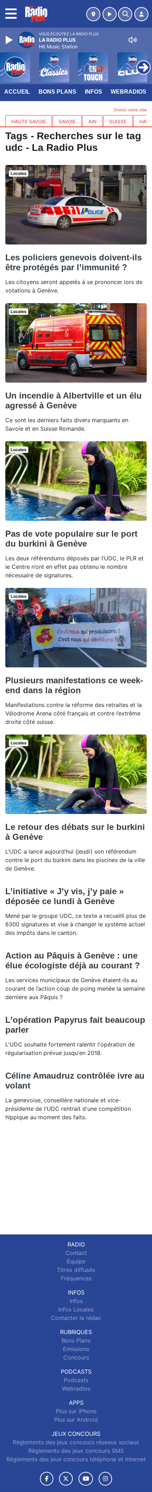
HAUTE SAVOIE (28, 121)
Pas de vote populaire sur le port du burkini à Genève (71, 538)
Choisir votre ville (130, 109)
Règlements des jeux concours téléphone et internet (76, 1459)
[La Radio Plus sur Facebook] (46, 1479)
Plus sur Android (76, 1419)
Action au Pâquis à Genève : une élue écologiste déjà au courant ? (72, 960)
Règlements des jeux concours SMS (76, 1450)
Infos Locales (76, 1309)
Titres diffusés (76, 1269)
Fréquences (76, 1278)
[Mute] (132, 40)
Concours (76, 1357)
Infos (93, 92)
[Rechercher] (125, 14)
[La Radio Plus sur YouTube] (85, 1479)
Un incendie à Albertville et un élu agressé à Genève (73, 400)
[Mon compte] (141, 14)
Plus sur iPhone (76, 1411)
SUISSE (118, 121)
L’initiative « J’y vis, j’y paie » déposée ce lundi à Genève (64, 896)
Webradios (128, 92)
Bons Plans (57, 92)
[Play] (10, 40)
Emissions (76, 1348)
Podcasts (76, 1380)
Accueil (17, 92)
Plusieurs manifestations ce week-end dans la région (74, 685)
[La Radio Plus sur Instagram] (105, 1479)
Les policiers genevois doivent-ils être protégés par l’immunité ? (73, 262)
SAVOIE (67, 121)
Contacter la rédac (76, 1317)
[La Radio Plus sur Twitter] (66, 1479)
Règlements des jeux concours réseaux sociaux (76, 1442)
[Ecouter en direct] (110, 14)
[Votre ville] (93, 14)
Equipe (76, 1261)
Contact (76, 1252)
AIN (92, 121)
